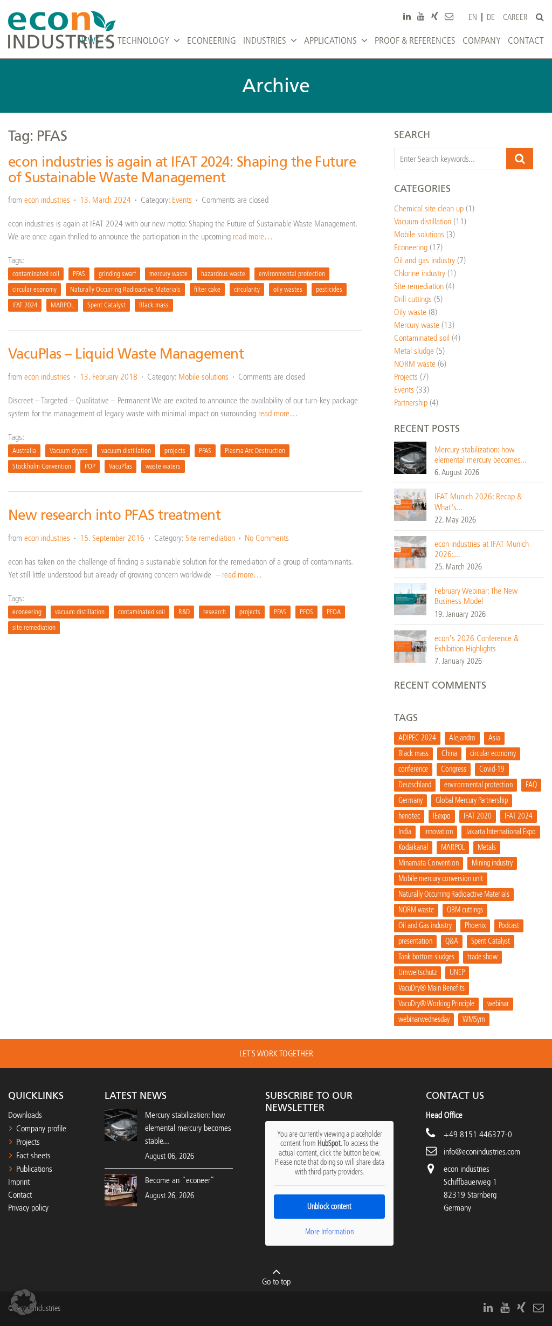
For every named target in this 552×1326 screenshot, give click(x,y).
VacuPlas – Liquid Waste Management (126, 354)
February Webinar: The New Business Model (476, 596)
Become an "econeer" (180, 1180)
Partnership (410, 402)
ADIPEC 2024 (417, 738)
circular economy (34, 289)
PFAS (79, 274)
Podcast (509, 925)
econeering (27, 612)
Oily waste (410, 312)
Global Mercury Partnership (472, 800)
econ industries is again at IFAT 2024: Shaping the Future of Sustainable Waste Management (182, 170)
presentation (415, 941)
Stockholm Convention (41, 466)
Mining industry (492, 863)
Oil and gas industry (424, 260)
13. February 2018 (108, 377)
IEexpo (442, 816)
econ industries (47, 200)
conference (413, 769)
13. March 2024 (105, 200)
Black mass (154, 305)
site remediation (34, 627)
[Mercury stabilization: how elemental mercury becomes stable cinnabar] (410, 457)
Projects (406, 377)
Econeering (410, 247)
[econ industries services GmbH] (62, 30)
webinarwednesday (424, 1019)
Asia (494, 738)
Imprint (19, 1182)
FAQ (531, 784)
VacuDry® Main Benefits (431, 988)
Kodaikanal (413, 847)
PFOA (334, 612)
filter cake (207, 289)
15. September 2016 (112, 538)
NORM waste (415, 364)
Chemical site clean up (429, 208)
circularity (247, 289)
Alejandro (462, 738)
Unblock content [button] (329, 1206)
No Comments (267, 538)
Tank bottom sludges (426, 956)
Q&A (451, 941)
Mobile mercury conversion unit (440, 878)
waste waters (163, 466)
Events (182, 200)
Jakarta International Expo (501, 831)
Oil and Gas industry (425, 925)
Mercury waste (416, 325)
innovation (438, 831)
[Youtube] (421, 16)
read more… (253, 236)
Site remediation (210, 538)
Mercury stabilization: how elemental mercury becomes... (480, 454)
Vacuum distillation (422, 221)
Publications (34, 1169)
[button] (23, 1302)
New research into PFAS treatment (114, 515)
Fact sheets (33, 1155)
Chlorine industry (419, 273)
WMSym (474, 1019)
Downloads (25, 1115)
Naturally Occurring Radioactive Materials (125, 289)
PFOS (306, 612)
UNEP (457, 972)
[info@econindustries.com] (449, 16)
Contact (20, 1195)
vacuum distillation (126, 450)
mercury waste (168, 274)
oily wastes (287, 289)
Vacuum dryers (69, 450)
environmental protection (292, 274)
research (214, 612)
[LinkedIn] (407, 16)
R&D (184, 612)
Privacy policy (28, 1208)
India (404, 831)
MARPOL (62, 305)
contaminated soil (35, 274)
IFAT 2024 (24, 305)
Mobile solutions (203, 377)
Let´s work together (276, 1053)
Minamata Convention (428, 863)
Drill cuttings (413, 299)
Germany (410, 800)
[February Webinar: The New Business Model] (410, 598)
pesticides (329, 289)
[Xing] (434, 16)
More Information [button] (329, 1231)
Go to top (276, 1281)
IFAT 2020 (478, 816)
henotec (409, 816)
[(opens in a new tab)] (121, 1189)
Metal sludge (414, 351)
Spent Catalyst (106, 305)
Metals (487, 847)
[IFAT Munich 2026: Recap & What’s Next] (410, 504)
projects (174, 450)
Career (515, 17)
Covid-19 (492, 769)
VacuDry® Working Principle (436, 1003)
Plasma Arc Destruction (255, 450)
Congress (453, 769)
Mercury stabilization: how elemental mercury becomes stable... (188, 1128)
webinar (498, 1003)
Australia (24, 450)
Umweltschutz (417, 972)
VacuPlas (120, 466)
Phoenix (475, 925)
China (449, 753)
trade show (482, 956)
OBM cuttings (465, 910)
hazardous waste (223, 274)
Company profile (41, 1128)
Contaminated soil (422, 338)
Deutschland (414, 784)
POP (90, 466)
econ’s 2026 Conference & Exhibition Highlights (476, 643)
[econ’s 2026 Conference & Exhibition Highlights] (410, 646)
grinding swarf (117, 274)
